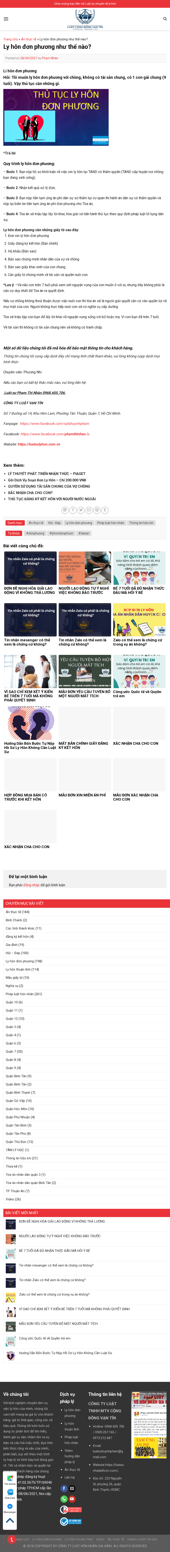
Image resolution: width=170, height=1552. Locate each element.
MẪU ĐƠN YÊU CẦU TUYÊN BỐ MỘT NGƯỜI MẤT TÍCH (58, 1324)
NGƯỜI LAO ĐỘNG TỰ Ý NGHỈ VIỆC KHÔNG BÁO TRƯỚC (60, 1236)
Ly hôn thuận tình (18, 969)
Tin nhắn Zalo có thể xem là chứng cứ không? (52, 1280)
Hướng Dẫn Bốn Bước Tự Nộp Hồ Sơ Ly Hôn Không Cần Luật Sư (65, 1353)
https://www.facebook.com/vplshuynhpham (54, 423)
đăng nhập (31, 885)
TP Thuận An (15, 1191)
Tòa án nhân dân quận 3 (23, 1175)
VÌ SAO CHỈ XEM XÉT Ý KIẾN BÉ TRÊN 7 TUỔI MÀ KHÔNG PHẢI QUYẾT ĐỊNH (74, 1309)
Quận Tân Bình (16, 1125)
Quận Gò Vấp (15, 1101)
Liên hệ (70, 1477)
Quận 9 (11, 1068)
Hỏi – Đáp (13, 953)
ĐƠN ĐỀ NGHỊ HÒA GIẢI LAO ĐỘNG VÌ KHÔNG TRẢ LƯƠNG (62, 1221)
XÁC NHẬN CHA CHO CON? (30, 493)
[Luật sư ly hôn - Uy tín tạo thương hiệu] (85, 20)
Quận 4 (11, 1035)
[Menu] (6, 18)
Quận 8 (11, 1060)
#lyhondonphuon (61, 533)
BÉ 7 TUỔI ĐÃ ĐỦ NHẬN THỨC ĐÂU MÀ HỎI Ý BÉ (54, 1251)
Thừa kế (11, 1166)
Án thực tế (13, 912)
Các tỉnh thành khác (20, 928)
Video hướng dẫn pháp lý (72, 1456)
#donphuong (35, 533)
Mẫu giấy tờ (14, 978)
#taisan (83, 533)
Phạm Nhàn (50, 58)
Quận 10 (12, 1002)
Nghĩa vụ (12, 986)
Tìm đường (9, 1484)
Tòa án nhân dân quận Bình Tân (28, 1183)
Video (10, 1199)
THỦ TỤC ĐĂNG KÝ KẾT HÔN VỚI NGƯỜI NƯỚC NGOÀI (52, 499)
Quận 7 (11, 1052)
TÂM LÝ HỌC (15, 1150)
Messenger (10, 1512)
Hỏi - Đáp (54, 523)
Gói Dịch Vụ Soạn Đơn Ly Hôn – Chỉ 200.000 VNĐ (47, 480)
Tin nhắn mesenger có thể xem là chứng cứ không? (56, 1265)
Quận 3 (11, 1027)
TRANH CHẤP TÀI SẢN (142, 1539)
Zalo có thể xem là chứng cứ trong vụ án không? (54, 1294)
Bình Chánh (14, 920)
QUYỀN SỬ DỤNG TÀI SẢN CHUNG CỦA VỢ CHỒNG (49, 486)
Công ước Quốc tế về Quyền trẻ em (44, 1338)
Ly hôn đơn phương (20, 961)
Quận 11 (12, 1010)
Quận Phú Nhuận (18, 1117)
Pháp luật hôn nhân (20, 994)
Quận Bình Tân (16, 1076)
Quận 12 (12, 1019)
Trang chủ (10, 39)
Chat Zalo (10, 1498)
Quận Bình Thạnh (18, 1093)
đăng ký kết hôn (17, 937)
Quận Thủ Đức (16, 1142)
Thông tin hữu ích (18, 1158)
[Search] (165, 19)
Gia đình (11, 945)
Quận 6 (11, 1043)
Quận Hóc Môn (16, 1109)
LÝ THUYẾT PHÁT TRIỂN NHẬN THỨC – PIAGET (47, 474)
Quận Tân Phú (16, 1134)
